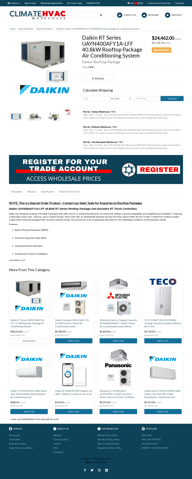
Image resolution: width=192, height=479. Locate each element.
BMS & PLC (147, 435)
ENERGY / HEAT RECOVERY (155, 448)
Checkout (179, 3)
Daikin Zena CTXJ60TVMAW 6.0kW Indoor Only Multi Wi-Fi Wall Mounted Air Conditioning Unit (162, 393)
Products (14, 3)
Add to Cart (73, 340)
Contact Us (58, 452)
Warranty (31, 191)
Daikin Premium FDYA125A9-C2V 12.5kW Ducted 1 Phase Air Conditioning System (72, 323)
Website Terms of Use (107, 435)
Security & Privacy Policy (109, 439)
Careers (57, 443)
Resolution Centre (17, 443)
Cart (136, 3)
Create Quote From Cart (159, 3)
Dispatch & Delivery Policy (109, 448)
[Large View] (16, 116)
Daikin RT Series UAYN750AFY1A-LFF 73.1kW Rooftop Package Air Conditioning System (27, 323)
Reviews (64, 191)
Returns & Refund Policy (109, 443)
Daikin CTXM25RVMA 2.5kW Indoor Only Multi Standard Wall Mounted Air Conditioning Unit (28, 393)
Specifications (47, 191)
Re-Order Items (74, 3)
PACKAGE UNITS (150, 443)
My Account (14, 435)
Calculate (172, 98)
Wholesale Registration (52, 3)
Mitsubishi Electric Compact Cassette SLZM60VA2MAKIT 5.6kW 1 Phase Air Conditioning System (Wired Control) (118, 323)
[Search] (101, 15)
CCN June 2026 (60, 439)
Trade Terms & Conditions (21, 448)
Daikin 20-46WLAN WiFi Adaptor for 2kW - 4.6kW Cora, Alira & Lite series (73, 392)
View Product (29, 340)
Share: (85, 67)
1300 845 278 (93, 3)
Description (16, 191)
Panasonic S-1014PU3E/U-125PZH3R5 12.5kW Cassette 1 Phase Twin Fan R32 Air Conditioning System (118, 394)
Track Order (14, 439)
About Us (57, 435)
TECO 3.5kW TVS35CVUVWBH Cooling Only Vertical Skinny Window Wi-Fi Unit (162, 323)
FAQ (55, 448)
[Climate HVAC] (37, 15)
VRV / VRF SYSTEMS (151, 439)
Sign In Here (30, 3)
